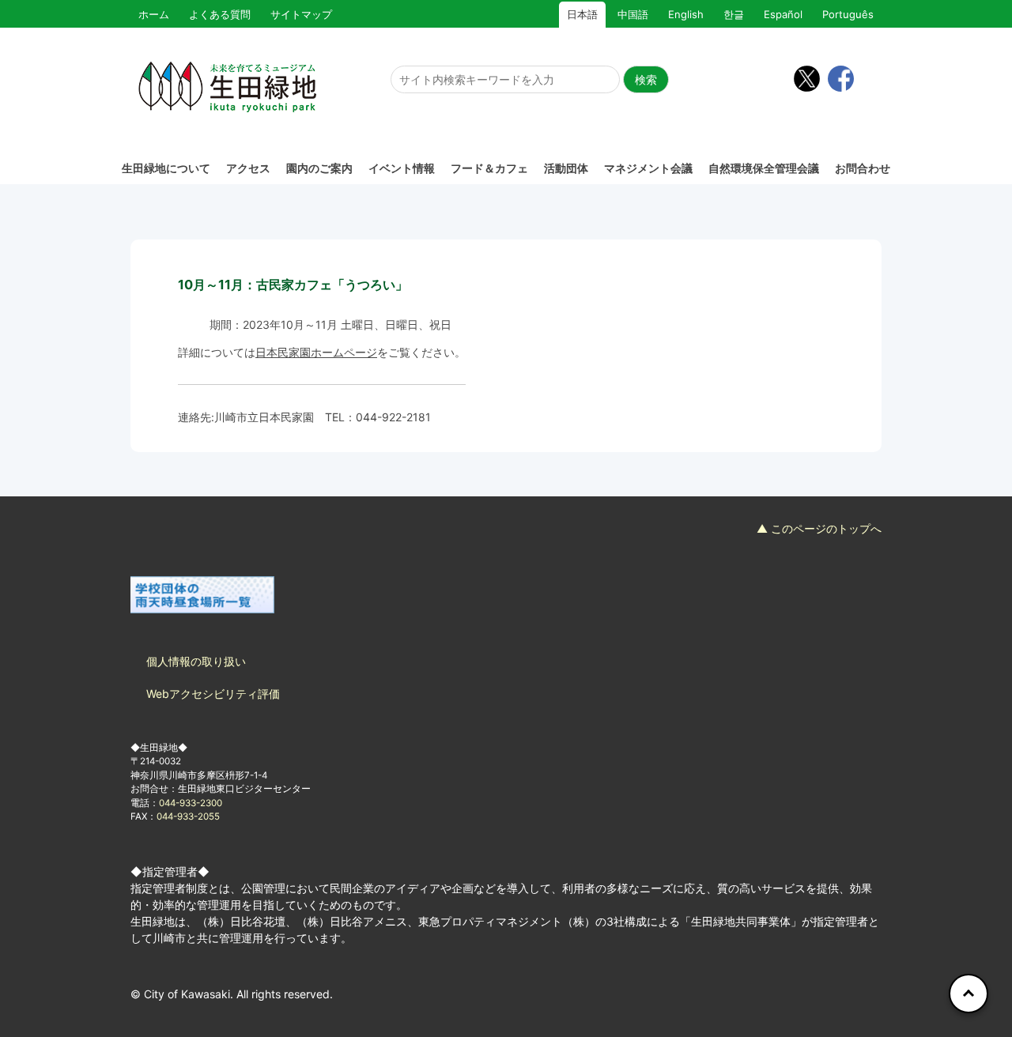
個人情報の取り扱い (196, 661)
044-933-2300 (190, 803)
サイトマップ (301, 14)
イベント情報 (401, 168)
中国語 (632, 14)
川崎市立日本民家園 (264, 417)
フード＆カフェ (489, 168)
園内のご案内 (319, 168)
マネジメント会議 (648, 168)
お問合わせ (862, 168)
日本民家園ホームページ (316, 352)
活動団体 (566, 168)
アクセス (248, 168)
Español (783, 14)
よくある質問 (220, 14)
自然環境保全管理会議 (763, 168)
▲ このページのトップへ (819, 528)
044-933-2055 (188, 816)
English (686, 14)
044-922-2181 (393, 417)
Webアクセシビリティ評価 (213, 693)
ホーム (153, 14)
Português (848, 14)
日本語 (582, 14)
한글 (733, 14)
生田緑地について (166, 168)
